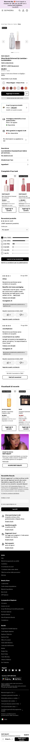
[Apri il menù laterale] (2, 10)
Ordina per (4, 226)
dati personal (14, 488)
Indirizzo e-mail (5, 498)
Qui (2, 686)
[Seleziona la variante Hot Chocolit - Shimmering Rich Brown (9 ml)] (11, 88)
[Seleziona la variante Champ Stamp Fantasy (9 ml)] (25, 88)
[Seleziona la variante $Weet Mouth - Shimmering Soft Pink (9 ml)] (14, 88)
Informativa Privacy (16, 486)
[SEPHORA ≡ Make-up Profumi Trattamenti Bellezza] (8, 10)
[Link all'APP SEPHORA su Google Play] (6, 678)
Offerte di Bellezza (5, 684)
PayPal (22, 73)
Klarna (3, 75)
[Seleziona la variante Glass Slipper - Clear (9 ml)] (18, 88)
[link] (15, 259)
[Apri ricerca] (19, 10)
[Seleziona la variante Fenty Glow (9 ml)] (3, 88)
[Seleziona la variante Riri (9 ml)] (22, 88)
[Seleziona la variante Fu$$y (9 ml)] (7, 88)
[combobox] (15, 230)
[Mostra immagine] (15, 40)
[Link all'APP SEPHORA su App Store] (17, 678)
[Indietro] (3, 41)
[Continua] (26, 41)
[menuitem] (23, 10)
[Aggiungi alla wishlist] (15, 176)
